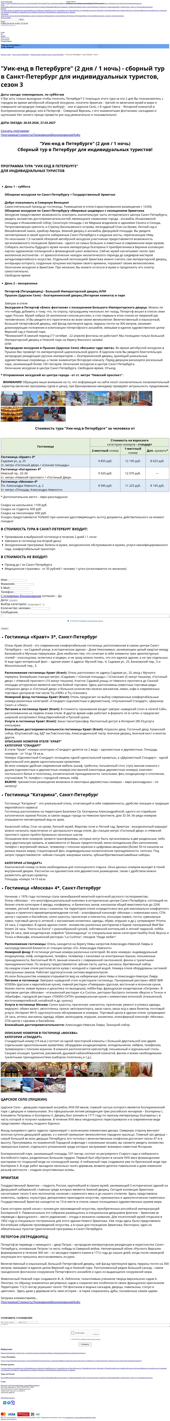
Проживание (42, 135)
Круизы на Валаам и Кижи (40, 10)
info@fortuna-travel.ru (8, 25)
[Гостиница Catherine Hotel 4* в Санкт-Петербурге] (98, 1076)
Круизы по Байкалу (120, 10)
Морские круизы (146, 10)
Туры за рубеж (6, 17)
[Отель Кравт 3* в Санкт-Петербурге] (11, 1076)
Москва (9, 7)
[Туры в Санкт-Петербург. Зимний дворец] (98, 405)
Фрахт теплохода (89, 16)
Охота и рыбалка (107, 7)
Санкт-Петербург (6, 1)
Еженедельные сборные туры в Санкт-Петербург (47, 54)
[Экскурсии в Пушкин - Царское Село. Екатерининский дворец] (141, 405)
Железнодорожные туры (63, 7)
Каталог (45, 1353)
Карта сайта (16, 1353)
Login (3, 32)
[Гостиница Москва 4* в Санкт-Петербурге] (11, 1091)
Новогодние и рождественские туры (89, 7)
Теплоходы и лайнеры (67, 12)
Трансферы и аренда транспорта (33, 16)
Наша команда (34, 1385)
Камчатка (74, 7)
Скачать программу (15, 131)
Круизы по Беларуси (134, 10)
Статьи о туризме (25, 1353)
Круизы (3, 9)
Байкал (52, 7)
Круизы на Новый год (31, 12)
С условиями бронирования (21, 596)
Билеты (97, 16)
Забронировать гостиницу (53, 16)
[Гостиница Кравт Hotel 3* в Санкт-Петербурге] (33, 1076)
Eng (2, 36)
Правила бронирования (56, 1353)
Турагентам (14, 1385)
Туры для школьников (53, 3)
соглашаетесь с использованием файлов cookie (80, 1417)
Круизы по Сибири (80, 10)
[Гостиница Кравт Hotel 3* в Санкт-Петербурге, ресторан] (76, 1076)
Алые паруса (73, 1361)
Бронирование (61, 135)
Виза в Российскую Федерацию (72, 16)
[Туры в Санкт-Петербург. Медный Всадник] (76, 405)
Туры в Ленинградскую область (114, 3)
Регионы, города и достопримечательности (138, 7)
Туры (2, 5)
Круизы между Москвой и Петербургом (100, 10)
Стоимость (25, 135)
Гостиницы (42, 3)
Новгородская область (19, 7)
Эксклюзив (4, 14)
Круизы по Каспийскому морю (49, 12)
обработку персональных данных (91, 621)
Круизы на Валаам (24, 10)
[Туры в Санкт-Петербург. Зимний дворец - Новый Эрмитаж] (120, 405)
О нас (8, 1385)
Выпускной (65, 3)
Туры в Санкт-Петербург (9, 3)
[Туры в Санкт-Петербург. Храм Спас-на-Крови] (33, 405)
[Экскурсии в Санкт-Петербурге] (11, 405)
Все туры (120, 7)
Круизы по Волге (68, 10)
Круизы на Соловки (55, 10)
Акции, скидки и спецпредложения (112, 16)
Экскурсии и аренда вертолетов (11, 16)
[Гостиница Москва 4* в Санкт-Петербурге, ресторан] (55, 1091)
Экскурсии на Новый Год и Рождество (91, 1361)
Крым (115, 7)
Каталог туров (5, 54)
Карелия (3, 7)
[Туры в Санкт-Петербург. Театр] (11, 420)
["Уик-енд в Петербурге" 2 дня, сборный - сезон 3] (33, 420)
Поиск (3, 21)
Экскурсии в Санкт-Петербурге (28, 3)
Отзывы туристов (24, 1385)
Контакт (3, 1385)
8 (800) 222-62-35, (7, 23)
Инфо (76, 135)
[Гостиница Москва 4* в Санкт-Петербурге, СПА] (33, 1091)
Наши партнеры (6, 1353)
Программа (9, 135)
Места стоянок (19, 12)
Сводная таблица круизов (9, 10)
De (4, 36)
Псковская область (32, 7)
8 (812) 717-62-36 (21, 23)
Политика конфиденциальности (74, 1353)
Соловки (42, 7)
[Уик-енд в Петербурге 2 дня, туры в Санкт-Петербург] (55, 420)
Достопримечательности (133, 3)
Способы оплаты (37, 1353)
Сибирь (47, 7)
